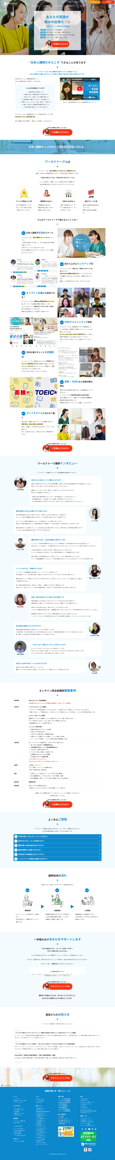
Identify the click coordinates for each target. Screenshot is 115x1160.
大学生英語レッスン (41, 1125)
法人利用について (18, 1115)
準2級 (43, 1111)
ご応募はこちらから (60, 44)
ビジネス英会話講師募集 (64, 1109)
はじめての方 (35, 6)
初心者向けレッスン (41, 1108)
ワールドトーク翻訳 (85, 1123)
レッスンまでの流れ (19, 1128)
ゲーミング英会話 (40, 1139)
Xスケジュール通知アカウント (87, 1102)
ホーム (2, 1085)
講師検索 (48, 6)
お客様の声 (17, 1111)
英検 (81, 1111)
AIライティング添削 (41, 1142)
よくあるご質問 (40, 1100)
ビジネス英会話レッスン (42, 1128)
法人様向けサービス (41, 1137)
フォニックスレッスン (41, 1127)
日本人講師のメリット (19, 1109)
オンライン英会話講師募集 (64, 1098)
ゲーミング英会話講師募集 (64, 1111)
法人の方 (63, 2)
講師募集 (77, 2)
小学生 (81, 1112)
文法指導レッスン (40, 1116)
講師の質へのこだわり (19, 1113)
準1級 (39, 1111)
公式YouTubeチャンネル (86, 1104)
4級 (47, 1111)
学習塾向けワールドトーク (87, 1120)
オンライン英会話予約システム (88, 1125)
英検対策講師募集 (63, 1104)
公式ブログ (82, 2)
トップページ (17, 1098)
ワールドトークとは (19, 1108)
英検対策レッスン (40, 1109)
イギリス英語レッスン (41, 1135)
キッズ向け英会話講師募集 (64, 1100)
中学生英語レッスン (41, 1122)
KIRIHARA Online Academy (87, 1121)
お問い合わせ (39, 1102)
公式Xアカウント (85, 1100)
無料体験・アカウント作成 (20, 1100)
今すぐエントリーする (60, 986)
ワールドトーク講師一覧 (20, 1121)
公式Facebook (84, 1107)
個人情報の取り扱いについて (65, 1120)
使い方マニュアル (40, 1098)
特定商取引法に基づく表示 (64, 1122)
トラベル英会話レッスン (42, 1132)
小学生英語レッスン (41, 1120)
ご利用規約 (61, 1116)
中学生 (84, 1112)
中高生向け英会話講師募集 (64, 1102)
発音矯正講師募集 (63, 1107)
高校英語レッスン (40, 1123)
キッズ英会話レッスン (41, 1118)
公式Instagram (84, 1098)
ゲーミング (89, 1112)
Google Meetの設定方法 (20, 1130)
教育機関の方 (70, 2)
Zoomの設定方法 (18, 1132)
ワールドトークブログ (86, 1109)
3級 (45, 1111)
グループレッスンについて (42, 1144)
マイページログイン (19, 1102)
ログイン (95, 2)
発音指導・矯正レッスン (42, 1115)
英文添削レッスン (40, 1134)
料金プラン (72, 6)
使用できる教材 (18, 1133)
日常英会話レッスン (41, 1130)
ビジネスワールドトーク (86, 1118)
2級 (41, 1111)
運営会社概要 (62, 1123)
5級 (49, 1111)
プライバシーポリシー (64, 1118)
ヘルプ (81, 6)
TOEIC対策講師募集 (63, 1105)
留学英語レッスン (40, 1141)
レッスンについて (60, 6)
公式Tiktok (83, 1105)
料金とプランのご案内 (19, 1141)
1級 (36, 1111)
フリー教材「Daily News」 (20, 1135)
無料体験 (109, 2)
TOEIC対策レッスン (41, 1113)
